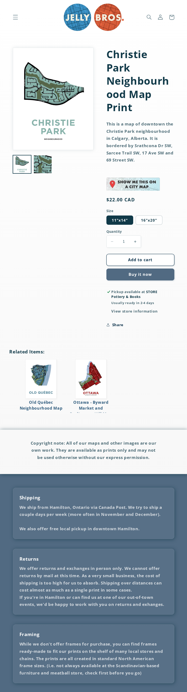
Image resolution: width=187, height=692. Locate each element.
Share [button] (117, 324)
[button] (15, 17)
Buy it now (140, 274)
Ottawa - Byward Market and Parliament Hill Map (91, 408)
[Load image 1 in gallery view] (22, 164)
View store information (134, 311)
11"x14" (120, 220)
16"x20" (149, 220)
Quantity (114, 231)
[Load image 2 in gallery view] (43, 164)
